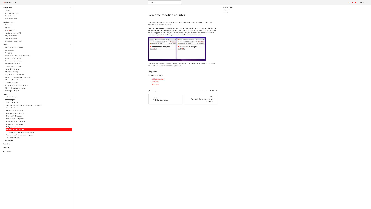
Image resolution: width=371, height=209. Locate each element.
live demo (155, 82)
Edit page (154, 91)
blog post (155, 84)
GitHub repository (158, 79)
